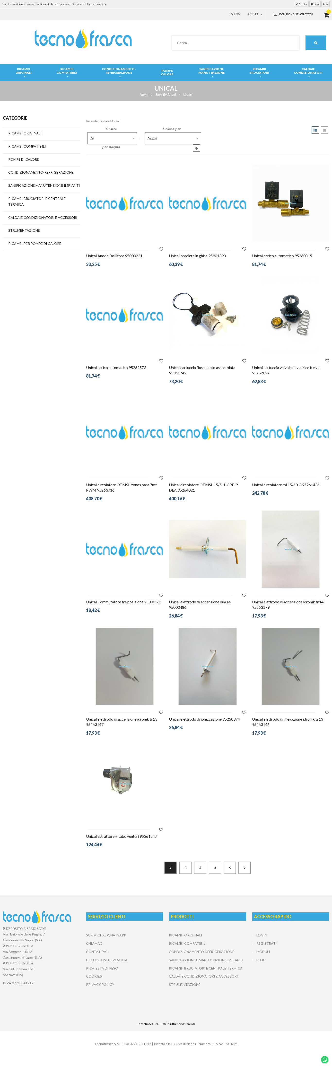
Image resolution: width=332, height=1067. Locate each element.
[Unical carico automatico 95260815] (290, 203)
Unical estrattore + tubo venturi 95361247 (121, 836)
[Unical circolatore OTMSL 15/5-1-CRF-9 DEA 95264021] (207, 432)
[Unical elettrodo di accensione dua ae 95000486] (207, 549)
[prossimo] (244, 868)
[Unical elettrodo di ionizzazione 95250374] (207, 666)
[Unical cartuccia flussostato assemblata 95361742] (207, 314)
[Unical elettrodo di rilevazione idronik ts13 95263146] (290, 666)
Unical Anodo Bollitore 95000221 (114, 255)
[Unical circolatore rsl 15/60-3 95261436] (290, 432)
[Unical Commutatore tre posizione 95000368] (124, 549)
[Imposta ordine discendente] (196, 148)
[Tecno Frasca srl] (83, 38)
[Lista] (324, 130)
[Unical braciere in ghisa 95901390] (207, 203)
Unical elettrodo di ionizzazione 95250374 (204, 719)
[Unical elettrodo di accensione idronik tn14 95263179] (290, 549)
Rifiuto (315, 3)
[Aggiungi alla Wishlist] (161, 249)
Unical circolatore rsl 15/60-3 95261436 (286, 484)
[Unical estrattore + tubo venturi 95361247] (124, 783)
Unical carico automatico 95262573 (116, 367)
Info (325, 3)
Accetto (302, 3)
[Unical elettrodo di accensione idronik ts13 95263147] (124, 666)
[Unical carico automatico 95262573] (124, 314)
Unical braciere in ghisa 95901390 (197, 255)
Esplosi (234, 14)
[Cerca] (315, 42)
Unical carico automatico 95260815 (282, 255)
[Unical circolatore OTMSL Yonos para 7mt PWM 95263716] (124, 432)
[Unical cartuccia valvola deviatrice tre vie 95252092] (290, 314)
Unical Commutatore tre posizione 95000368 (124, 602)
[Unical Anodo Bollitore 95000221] (124, 203)
